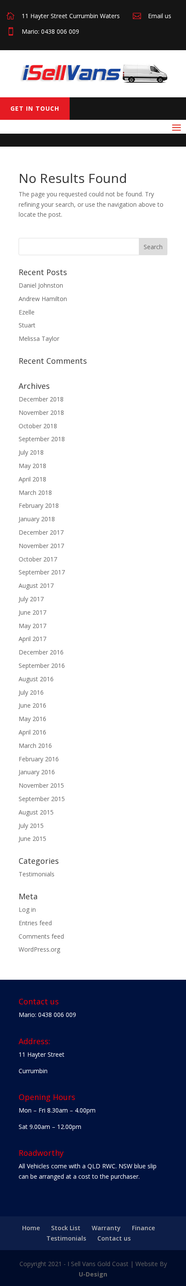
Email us (159, 16)
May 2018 (32, 466)
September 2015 (42, 799)
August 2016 (36, 679)
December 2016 (41, 652)
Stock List (65, 1228)
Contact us (114, 1238)
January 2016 (37, 772)
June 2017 (32, 612)
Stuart (27, 325)
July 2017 (31, 599)
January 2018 (37, 519)
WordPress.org (39, 949)
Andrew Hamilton (43, 299)
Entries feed (35, 923)
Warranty (106, 1228)
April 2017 (32, 639)
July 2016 (31, 692)
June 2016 (32, 705)
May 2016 (32, 719)
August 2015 (36, 812)
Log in (27, 909)
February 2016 (39, 759)
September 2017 (42, 572)
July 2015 (31, 825)
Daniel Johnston (41, 285)
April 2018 (32, 479)
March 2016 (35, 745)
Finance (143, 1228)
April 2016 (32, 732)
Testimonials (37, 874)
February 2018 (39, 505)
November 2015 (41, 785)
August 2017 (36, 585)
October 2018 (38, 426)
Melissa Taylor (39, 338)
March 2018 (35, 492)
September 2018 (42, 439)
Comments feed (41, 936)
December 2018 (41, 399)
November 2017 (41, 546)
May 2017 (32, 626)
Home (31, 1228)
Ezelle (27, 312)
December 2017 (41, 532)
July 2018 (31, 452)
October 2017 (38, 559)
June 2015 (32, 838)
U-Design (93, 1274)
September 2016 (42, 665)
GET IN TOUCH (34, 108)
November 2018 (41, 412)
